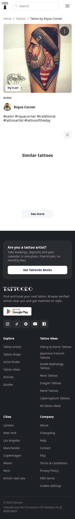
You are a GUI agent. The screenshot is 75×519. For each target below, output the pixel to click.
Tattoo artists (12, 347)
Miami (7, 463)
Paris (6, 471)
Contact (45, 448)
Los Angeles (11, 440)
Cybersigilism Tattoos (55, 398)
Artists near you (14, 478)
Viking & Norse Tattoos (55, 347)
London (8, 425)
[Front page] (5, 6)
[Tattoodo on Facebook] (44, 324)
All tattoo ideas (50, 406)
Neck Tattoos (49, 375)
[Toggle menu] (67, 6)
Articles (8, 377)
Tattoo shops (12, 354)
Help (43, 440)
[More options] (64, 31)
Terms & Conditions (53, 463)
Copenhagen (12, 455)
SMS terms (47, 478)
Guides (8, 385)
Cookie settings (50, 486)
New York (9, 433)
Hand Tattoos (49, 391)
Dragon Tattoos (50, 383)
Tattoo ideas (11, 369)
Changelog (47, 433)
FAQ (43, 455)
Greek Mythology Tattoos (52, 366)
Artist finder (11, 362)
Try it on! (13, 88)
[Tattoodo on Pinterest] (26, 324)
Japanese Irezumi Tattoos (52, 355)
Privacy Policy (49, 471)
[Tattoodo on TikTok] (16, 324)
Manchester (11, 448)
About (44, 425)
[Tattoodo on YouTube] (35, 324)
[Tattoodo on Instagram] (7, 324)
